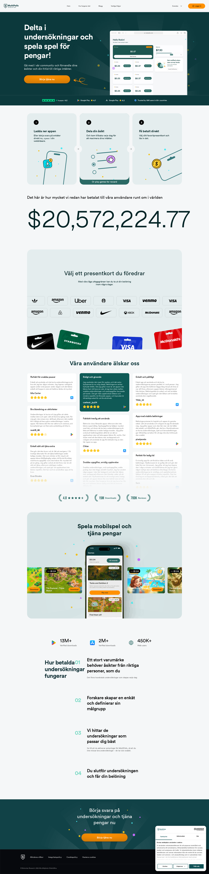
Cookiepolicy (72, 857)
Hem (68, 6)
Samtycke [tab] (163, 836)
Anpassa (179, 866)
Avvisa (165, 866)
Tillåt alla (196, 866)
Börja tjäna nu (47, 79)
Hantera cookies (89, 857)
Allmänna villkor (36, 857)
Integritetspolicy (55, 857)
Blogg (101, 6)
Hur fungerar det (84, 6)
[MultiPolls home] (11, 6)
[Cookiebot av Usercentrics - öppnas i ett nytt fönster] (193, 829)
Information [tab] (181, 836)
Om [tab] (197, 836)
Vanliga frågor (116, 6)
